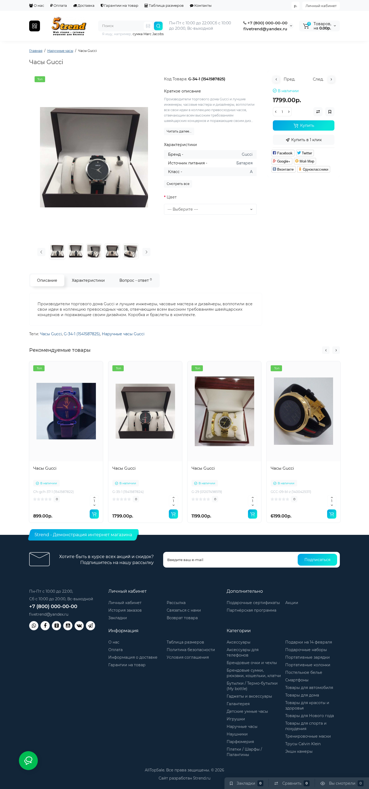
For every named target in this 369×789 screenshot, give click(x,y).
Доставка (86, 5)
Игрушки (236, 719)
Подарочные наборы (306, 649)
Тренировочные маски (308, 736)
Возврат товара (182, 617)
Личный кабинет (321, 6)
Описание (47, 280)
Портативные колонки (307, 664)
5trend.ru (201, 778)
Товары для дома (302, 695)
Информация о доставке (132, 657)
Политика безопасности (191, 649)
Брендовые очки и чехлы (252, 662)
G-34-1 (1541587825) (82, 333)
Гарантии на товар (120, 5)
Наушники (237, 734)
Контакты (202, 5)
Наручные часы (242, 726)
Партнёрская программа (251, 610)
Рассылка (176, 602)
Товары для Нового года (309, 715)
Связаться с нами (184, 610)
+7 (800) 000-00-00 (266, 22)
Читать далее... (179, 131)
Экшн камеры (299, 751)
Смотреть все (178, 184)
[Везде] (148, 26)
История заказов (125, 610)
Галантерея (238, 703)
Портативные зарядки (307, 657)
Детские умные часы (247, 711)
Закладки (117, 617)
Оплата (60, 5)
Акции (291, 602)
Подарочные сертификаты (253, 602)
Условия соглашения (188, 657)
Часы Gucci (51, 333)
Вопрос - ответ (135, 280)
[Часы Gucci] (94, 157)
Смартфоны (296, 680)
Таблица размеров (166, 5)
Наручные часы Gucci (123, 333)
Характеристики (88, 280)
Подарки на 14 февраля (308, 642)
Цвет (172, 197)
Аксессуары (238, 642)
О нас (38, 5)
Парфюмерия (240, 741)
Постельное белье (303, 672)
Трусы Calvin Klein (303, 743)
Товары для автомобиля (309, 687)
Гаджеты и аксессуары (249, 696)
